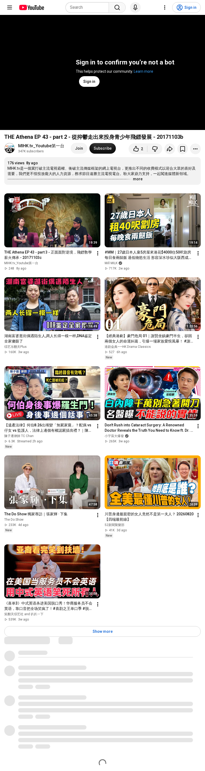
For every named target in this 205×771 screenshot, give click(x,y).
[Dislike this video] (154, 149)
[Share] (169, 149)
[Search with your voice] (135, 7)
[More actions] (195, 149)
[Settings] (164, 7)
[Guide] (9, 7)
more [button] (138, 179)
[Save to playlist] (182, 149)
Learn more (143, 71)
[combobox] (89, 7)
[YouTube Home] (31, 7)
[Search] (117, 7)
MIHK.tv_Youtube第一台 (41, 145)
